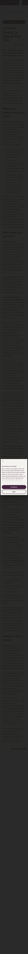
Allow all (14, 487)
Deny (14, 491)
